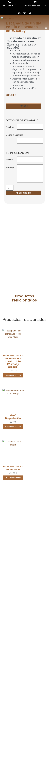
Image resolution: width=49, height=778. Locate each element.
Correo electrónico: (15, 135)
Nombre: (10, 127)
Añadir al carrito (23, 193)
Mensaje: (10, 167)
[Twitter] (24, 13)
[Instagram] (29, 13)
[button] (46, 28)
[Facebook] (19, 13)
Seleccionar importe (13, 375)
